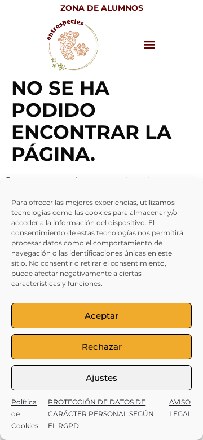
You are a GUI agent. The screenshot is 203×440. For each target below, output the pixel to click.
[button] (149, 45)
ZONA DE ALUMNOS (101, 8)
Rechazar (102, 346)
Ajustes (101, 377)
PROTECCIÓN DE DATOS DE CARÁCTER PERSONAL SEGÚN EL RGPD (101, 414)
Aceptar (101, 315)
